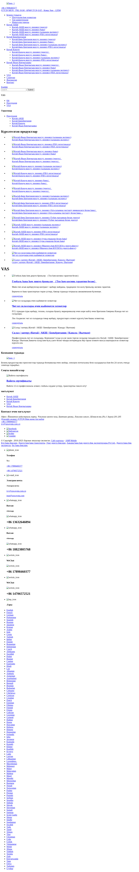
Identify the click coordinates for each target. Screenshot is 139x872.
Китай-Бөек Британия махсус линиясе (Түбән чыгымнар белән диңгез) (45, 220)
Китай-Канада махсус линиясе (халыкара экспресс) (35, 57)
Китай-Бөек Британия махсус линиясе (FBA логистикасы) (39, 47)
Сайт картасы (57, 440)
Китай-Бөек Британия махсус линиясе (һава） (33, 42)
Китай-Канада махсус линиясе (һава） (30, 55)
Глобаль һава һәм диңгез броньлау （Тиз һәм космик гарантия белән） (54, 281)
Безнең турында (14, 15)
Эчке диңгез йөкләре (56, 443)
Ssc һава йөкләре (19, 445)
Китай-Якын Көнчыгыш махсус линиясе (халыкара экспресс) (40, 70)
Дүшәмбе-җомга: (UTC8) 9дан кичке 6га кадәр (22, 419)
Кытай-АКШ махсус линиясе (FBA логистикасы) (35, 34)
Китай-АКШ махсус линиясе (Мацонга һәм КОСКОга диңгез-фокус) (44, 248)
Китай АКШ (12, 25)
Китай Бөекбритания (16, 37)
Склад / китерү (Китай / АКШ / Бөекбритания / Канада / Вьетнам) (42, 262)
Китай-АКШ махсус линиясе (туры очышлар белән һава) (38, 241)
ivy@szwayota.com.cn (10, 424)
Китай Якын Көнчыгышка (19, 62)
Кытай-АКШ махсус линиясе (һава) (28, 29)
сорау (14, 296)
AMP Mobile (71, 440)
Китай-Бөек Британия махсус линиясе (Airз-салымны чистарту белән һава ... (47, 213)
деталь (20, 296)
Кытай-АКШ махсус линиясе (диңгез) (29, 27)
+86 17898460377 (9, 421)
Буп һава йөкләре (9, 443)
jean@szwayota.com (15, 496)
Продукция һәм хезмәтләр (24, 17)
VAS (9, 75)
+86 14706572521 (14, 470)
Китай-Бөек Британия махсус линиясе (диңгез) (33, 39)
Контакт (10, 82)
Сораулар (11, 77)
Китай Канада (13, 49)
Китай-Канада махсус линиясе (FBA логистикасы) (35, 60)
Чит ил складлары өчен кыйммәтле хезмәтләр (33, 255)
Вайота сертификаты (19, 380)
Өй (8, 100)
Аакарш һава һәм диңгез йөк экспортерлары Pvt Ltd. (91, 443)
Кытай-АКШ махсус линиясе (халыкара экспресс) (35, 32)
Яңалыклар (12, 80)
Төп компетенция (20, 20)
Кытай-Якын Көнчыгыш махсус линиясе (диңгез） (36, 65)
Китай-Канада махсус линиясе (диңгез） (31, 52)
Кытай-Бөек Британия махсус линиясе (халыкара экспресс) (39, 44)
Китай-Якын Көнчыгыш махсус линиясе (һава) (34, 68)
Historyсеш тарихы (20, 22)
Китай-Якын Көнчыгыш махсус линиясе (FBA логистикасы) (40, 73)
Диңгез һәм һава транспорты (31, 443)
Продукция (12, 103)
